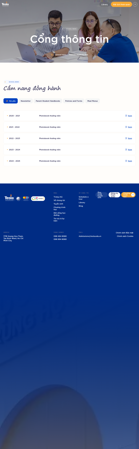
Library (104, 4)
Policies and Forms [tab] (73, 101)
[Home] (52, 54)
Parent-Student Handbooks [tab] (48, 101)
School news (61, 54)
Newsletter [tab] (26, 101)
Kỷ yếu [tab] (12, 101)
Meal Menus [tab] (92, 101)
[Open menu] (135, 4)
